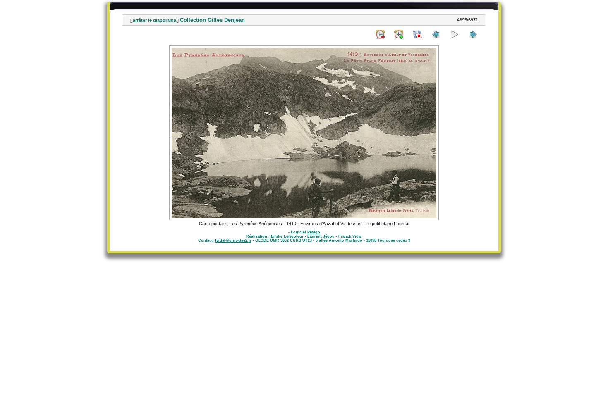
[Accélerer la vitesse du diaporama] (398, 34)
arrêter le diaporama (154, 20)
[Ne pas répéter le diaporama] (417, 34)
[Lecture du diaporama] (454, 34)
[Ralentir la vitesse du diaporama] (380, 34)
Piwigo (313, 232)
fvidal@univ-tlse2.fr (233, 240)
